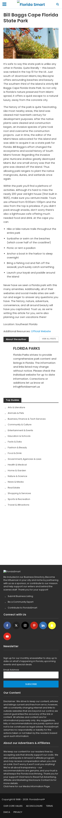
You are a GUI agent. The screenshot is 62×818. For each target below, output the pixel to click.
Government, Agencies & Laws (24, 459)
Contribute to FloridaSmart (22, 607)
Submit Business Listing (20, 596)
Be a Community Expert (20, 601)
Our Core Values (13, 805)
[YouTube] (7, 636)
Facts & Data (15, 441)
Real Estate (14, 487)
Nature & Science (17, 476)
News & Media (16, 481)
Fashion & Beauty (17, 447)
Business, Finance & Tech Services (27, 418)
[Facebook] (7, 625)
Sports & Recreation (19, 499)
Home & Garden (17, 470)
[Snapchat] (52, 625)
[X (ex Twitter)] (16, 625)
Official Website (41, 331)
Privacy (17, 812)
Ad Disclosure (34, 805)
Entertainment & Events (20, 430)
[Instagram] (25, 625)
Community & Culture (20, 424)
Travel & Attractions (18, 504)
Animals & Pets (16, 413)
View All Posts (49, 339)
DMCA (6, 812)
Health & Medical (17, 464)
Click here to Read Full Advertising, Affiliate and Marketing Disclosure (29, 778)
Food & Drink (15, 453)
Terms (49, 805)
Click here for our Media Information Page (26, 786)
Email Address (11, 669)
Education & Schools (19, 436)
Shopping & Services (19, 493)
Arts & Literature (16, 407)
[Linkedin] (43, 625)
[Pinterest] (34, 625)
